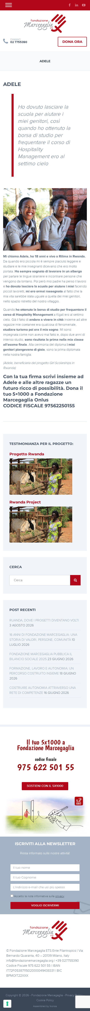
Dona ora (72, 42)
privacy (59, 896)
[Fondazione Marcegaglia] (45, 23)
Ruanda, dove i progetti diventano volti (44, 620)
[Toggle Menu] (8, 5)
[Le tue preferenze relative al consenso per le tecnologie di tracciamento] (7, 1004)
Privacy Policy (74, 995)
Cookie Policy (45, 1000)
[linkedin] (76, 5)
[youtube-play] (84, 5)
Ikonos (53, 1006)
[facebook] (69, 5)
